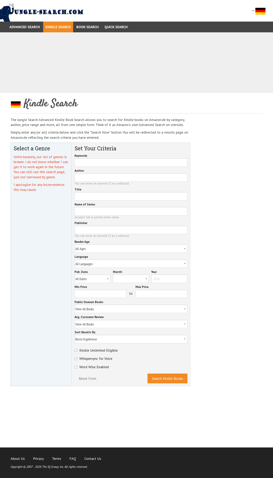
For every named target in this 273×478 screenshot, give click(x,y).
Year (154, 272)
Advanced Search (24, 27)
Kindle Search (58, 27)
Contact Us (92, 458)
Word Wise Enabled (94, 367)
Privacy (38, 458)
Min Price (81, 287)
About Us (18, 458)
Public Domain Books (89, 302)
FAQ (72, 458)
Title (78, 189)
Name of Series (85, 204)
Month (117, 272)
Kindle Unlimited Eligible (98, 350)
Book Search (87, 27)
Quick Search (116, 27)
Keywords (81, 156)
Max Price (142, 287)
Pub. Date (81, 272)
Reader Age (82, 242)
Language (81, 257)
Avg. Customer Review (89, 317)
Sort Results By (85, 332)
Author (79, 171)
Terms (56, 458)
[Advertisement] (136, 63)
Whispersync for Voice (95, 358)
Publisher (81, 223)
